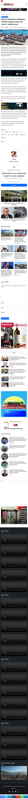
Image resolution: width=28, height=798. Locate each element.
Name (2, 309)
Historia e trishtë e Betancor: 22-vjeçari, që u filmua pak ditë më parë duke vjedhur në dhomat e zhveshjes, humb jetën (20, 262)
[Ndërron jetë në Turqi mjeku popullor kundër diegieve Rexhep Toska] (5, 385)
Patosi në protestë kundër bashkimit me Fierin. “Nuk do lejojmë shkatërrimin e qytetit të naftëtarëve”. (18, 461)
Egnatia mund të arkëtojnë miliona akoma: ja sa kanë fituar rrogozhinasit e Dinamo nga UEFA (18, 469)
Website (2, 318)
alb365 (4, 27)
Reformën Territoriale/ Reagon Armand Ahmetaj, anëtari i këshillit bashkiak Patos (17, 390)
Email (2, 313)
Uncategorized (9, 14)
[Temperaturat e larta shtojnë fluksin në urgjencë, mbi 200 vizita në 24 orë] (4, 455)
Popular (14, 359)
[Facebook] (11, 168)
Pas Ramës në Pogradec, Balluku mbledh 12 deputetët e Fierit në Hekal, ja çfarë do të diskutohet (18, 478)
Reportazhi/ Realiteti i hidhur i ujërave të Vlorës (13, 785)
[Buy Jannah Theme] (14, 9)
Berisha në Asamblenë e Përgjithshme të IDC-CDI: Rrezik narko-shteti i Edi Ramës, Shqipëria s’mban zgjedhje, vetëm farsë (6, 279)
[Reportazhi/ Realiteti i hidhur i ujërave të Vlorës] (7, 239)
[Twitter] (13, 168)
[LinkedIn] (15, 168)
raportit (3, 54)
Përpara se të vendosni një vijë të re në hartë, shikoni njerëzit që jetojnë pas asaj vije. (18, 371)
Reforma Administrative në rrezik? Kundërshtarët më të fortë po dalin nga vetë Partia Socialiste (18, 365)
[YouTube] (16, 168)
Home (3, 14)
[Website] (10, 168)
